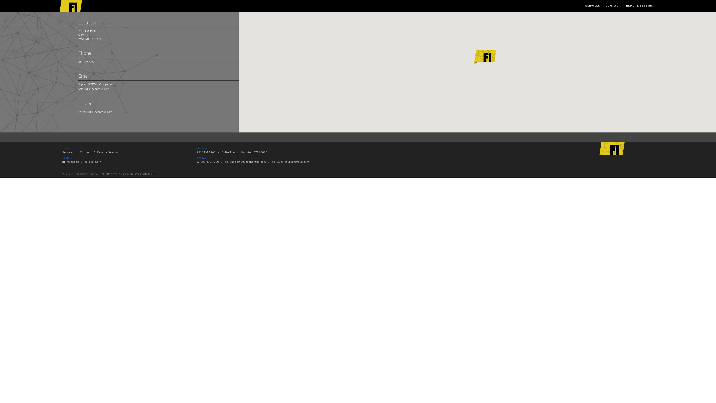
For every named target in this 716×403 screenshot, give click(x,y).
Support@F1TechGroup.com (95, 84)
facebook (72, 161)
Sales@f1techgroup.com (292, 161)
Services (592, 6)
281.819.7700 (86, 61)
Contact (613, 6)
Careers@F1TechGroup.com (95, 112)
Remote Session (640, 6)
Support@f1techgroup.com (247, 161)
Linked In (94, 161)
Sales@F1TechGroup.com (93, 89)
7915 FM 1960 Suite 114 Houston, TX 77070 (90, 34)
